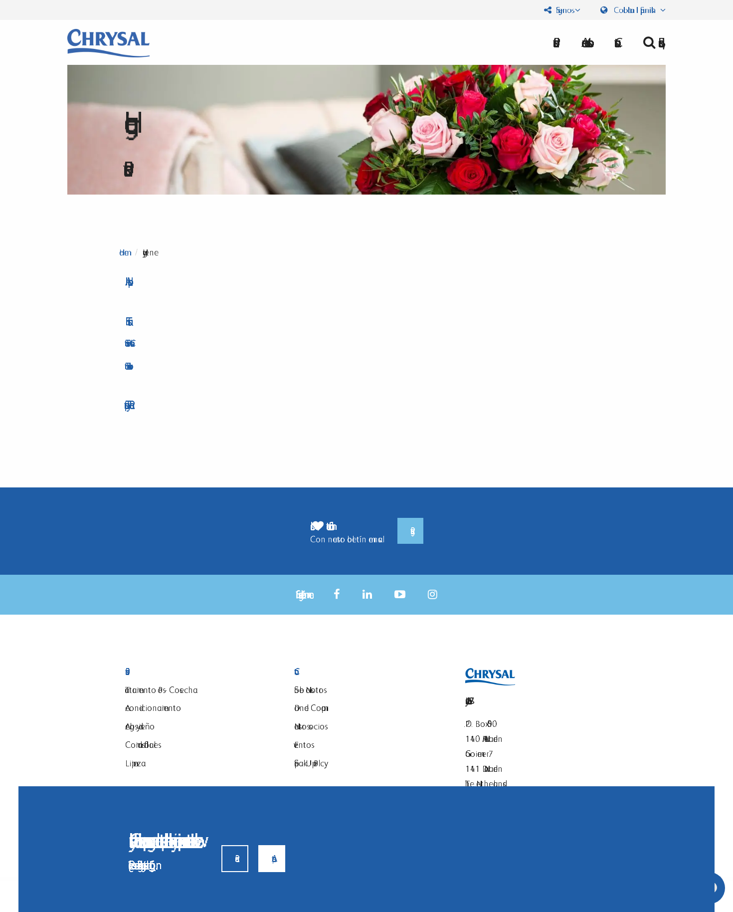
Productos (197, 672)
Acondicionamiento (153, 707)
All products (126, 281)
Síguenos (562, 10)
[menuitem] (584, 42)
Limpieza (135, 763)
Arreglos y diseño (140, 726)
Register (410, 531)
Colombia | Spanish (635, 10)
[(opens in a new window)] (337, 594)
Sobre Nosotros (309, 689)
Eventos (302, 744)
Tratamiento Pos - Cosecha (127, 343)
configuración (152, 865)
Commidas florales (141, 744)
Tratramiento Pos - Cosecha (161, 689)
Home (124, 252)
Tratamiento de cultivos (127, 366)
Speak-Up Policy (309, 763)
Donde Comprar (310, 707)
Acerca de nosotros (584, 42)
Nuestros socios (309, 726)
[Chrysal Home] (108, 42)
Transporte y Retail (127, 405)
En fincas (126, 321)
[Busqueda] (650, 42)
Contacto (366, 672)
